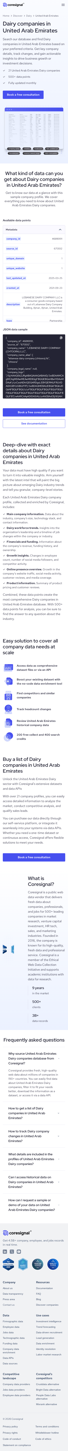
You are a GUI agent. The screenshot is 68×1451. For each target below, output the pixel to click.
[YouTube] (19, 1252)
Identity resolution (46, 1349)
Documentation (44, 1288)
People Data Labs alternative (46, 1397)
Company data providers (16, 1384)
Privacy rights (10, 1432)
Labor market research (48, 1354)
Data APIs (8, 1358)
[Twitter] (12, 1252)
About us (8, 1288)
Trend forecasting (45, 1327)
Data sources (10, 1363)
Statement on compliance (17, 1445)
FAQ (38, 1293)
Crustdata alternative (47, 1384)
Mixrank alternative (46, 1404)
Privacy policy (10, 1426)
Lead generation (45, 1338)
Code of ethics (43, 1439)
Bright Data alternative (48, 1389)
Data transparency (13, 1293)
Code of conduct (12, 1439)
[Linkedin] (5, 1252)
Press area (9, 1299)
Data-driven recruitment (49, 1332)
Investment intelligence (48, 1321)
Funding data (10, 1343)
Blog (38, 1299)
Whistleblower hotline (47, 1432)
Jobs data (8, 1332)
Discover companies (47, 1304)
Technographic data (14, 1338)
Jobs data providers (14, 1389)
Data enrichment (45, 1343)
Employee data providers (16, 1395)
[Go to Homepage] (13, 5)
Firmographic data (13, 1321)
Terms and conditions (47, 1426)
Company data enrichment (11, 1351)
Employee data (11, 1327)
